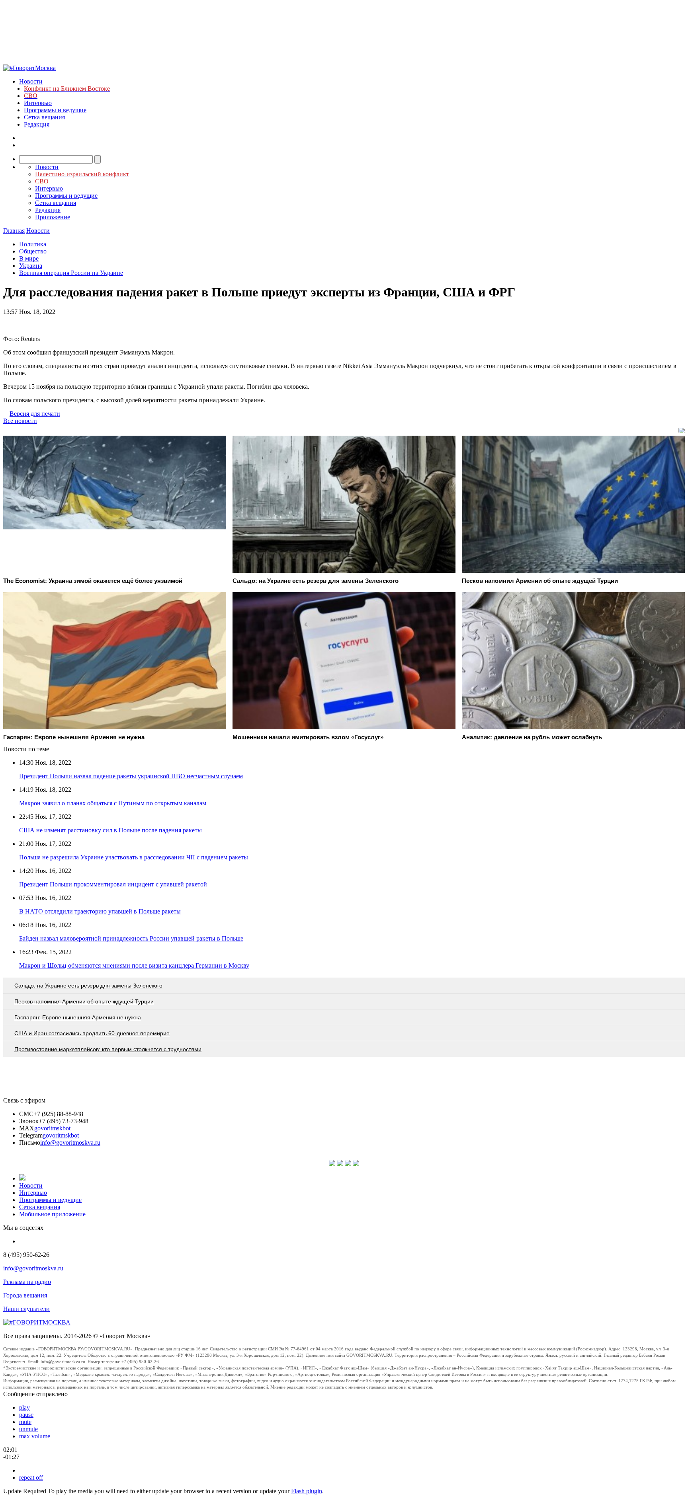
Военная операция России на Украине (71, 272)
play (24, 1407)
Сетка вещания (44, 117)
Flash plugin (306, 1491)
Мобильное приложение (52, 1214)
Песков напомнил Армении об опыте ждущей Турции (84, 1001)
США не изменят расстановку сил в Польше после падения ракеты (110, 830)
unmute (28, 1429)
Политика (32, 244)
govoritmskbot (52, 1128)
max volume (34, 1436)
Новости (31, 81)
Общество (33, 251)
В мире (29, 258)
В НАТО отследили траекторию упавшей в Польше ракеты (100, 911)
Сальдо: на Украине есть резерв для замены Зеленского (88, 985)
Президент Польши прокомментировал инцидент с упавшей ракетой (113, 884)
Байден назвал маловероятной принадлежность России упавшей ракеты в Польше (131, 938)
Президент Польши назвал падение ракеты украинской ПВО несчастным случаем (131, 776)
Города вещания (25, 1295)
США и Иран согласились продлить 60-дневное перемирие (92, 1033)
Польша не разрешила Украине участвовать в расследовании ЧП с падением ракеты (133, 857)
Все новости (20, 420)
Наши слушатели (26, 1308)
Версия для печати (35, 413)
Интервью (38, 102)
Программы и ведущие (55, 110)
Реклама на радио (27, 1281)
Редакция (36, 124)
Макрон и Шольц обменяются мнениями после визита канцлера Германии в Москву (134, 965)
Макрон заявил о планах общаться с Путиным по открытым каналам (112, 803)
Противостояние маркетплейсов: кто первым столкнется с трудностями (107, 1049)
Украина (30, 265)
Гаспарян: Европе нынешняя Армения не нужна (77, 1017)
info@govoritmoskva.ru (70, 1142)
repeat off (31, 1477)
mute (25, 1421)
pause (26, 1414)
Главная (14, 230)
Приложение (52, 217)
